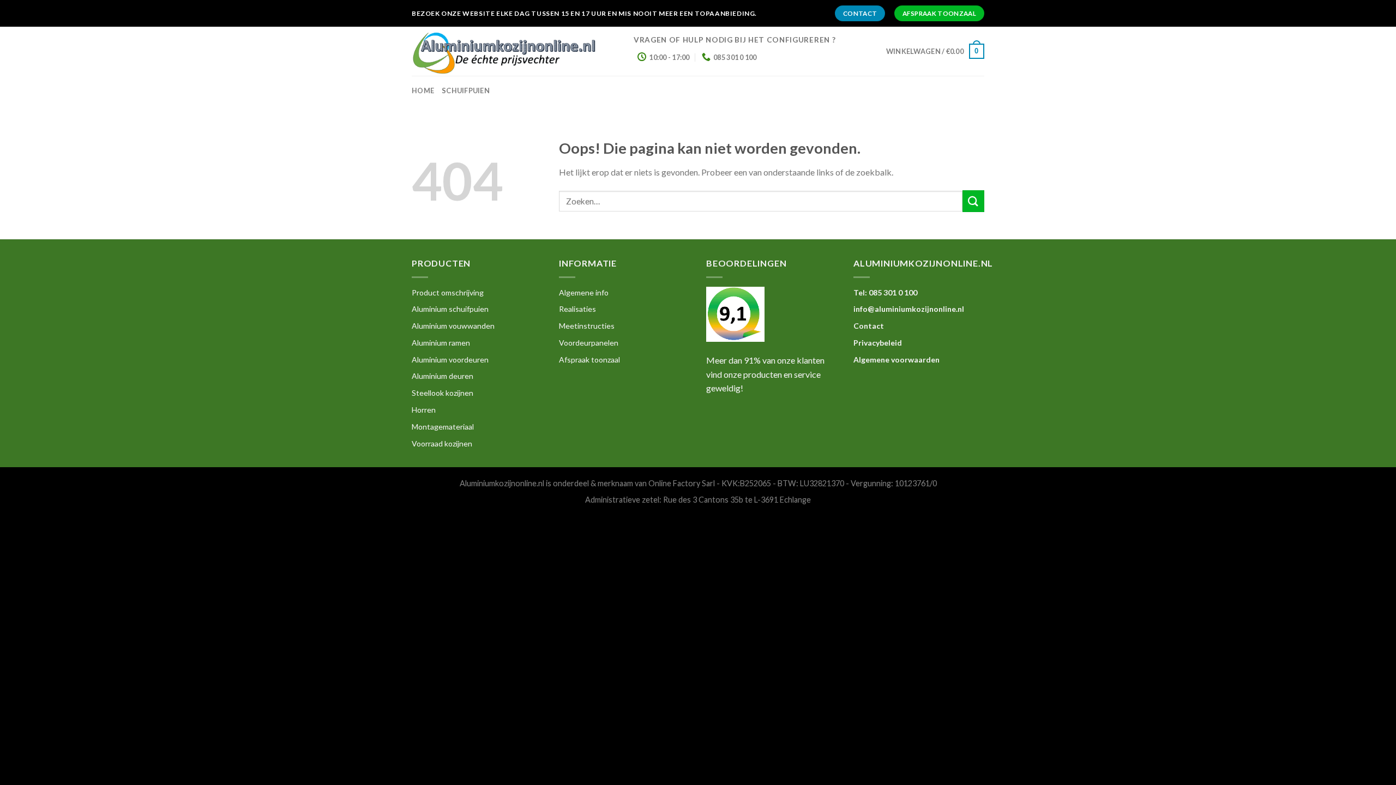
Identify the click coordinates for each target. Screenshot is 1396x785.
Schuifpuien (466, 90)
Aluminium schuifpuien (450, 308)
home (423, 90)
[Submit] (973, 201)
